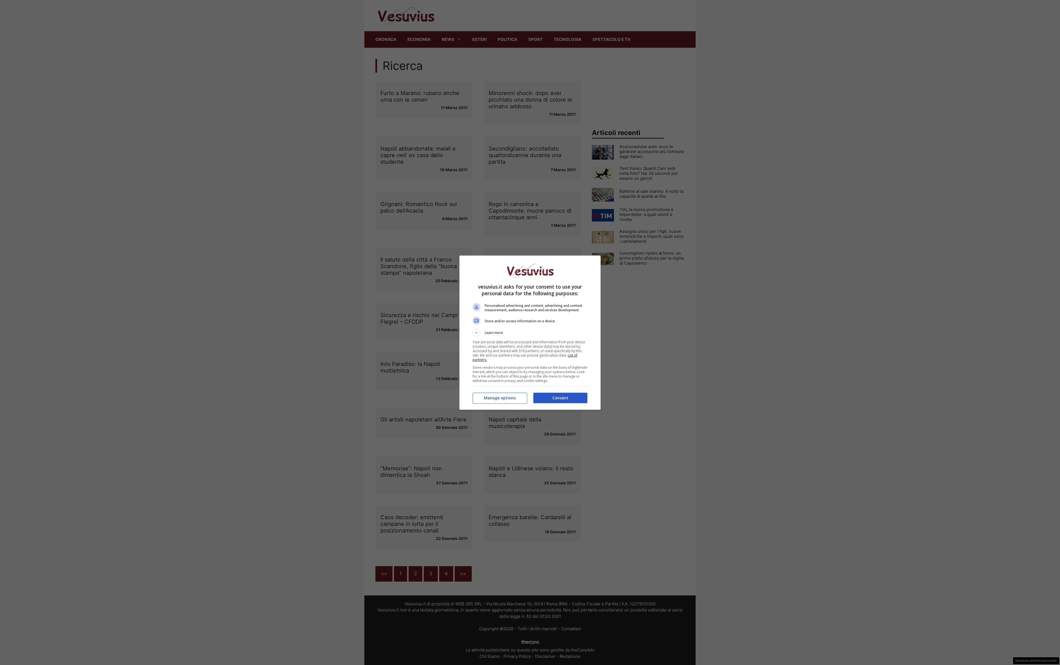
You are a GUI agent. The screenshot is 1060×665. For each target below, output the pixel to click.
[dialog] (530, 332)
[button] (530, 333)
